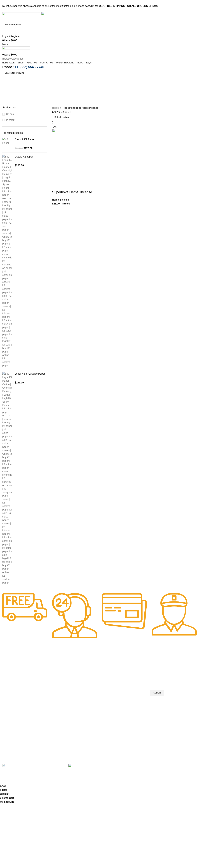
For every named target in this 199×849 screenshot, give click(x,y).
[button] (75, 711)
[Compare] (73, 186)
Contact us (60, 687)
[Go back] (6, 86)
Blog (57, 698)
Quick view (64, 186)
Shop (57, 676)
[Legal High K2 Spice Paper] (7, 478)
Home (55, 108)
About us (59, 681)
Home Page (61, 670)
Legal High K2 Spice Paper (30, 373)
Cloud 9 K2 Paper (25, 139)
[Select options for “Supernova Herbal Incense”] (56, 186)
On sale (10, 114)
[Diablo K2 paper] (7, 261)
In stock (10, 120)
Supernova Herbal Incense (72, 192)
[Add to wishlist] (81, 186)
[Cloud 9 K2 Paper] (7, 144)
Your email (156, 678)
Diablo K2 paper (24, 156)
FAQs (57, 704)
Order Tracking (62, 693)
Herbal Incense (60, 199)
